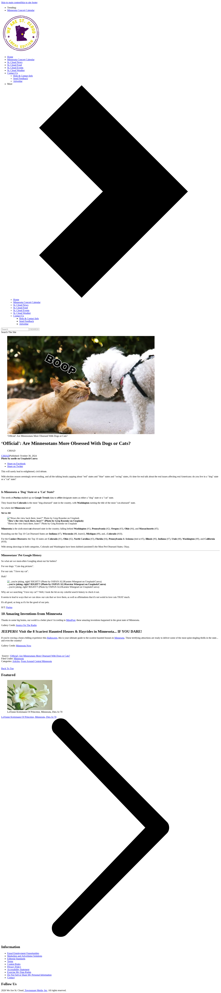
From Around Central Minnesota (36, 661)
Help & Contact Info (23, 76)
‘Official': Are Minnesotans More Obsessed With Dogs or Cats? (40, 656)
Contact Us (12, 73)
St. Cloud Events (15, 67)
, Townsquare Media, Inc (35, 990)
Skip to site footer (29, 2)
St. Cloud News (14, 62)
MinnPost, (71, 620)
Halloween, (52, 638)
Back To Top (7, 668)
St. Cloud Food (14, 65)
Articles (16, 661)
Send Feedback (20, 78)
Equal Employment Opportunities (23, 953)
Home (10, 57)
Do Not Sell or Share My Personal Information (29, 975)
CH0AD (5, 456)
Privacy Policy (14, 967)
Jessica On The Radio (26, 625)
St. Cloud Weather (16, 70)
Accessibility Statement (18, 969)
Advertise (17, 81)
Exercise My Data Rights (19, 972)
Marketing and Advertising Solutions (24, 956)
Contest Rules (13, 964)
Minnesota (119, 638)
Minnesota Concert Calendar (20, 10)
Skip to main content (11, 2)
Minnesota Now (23, 645)
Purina (9, 607)
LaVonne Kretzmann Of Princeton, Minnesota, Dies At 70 (28, 717)
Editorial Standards (16, 958)
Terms (10, 961)
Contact (11, 977)
